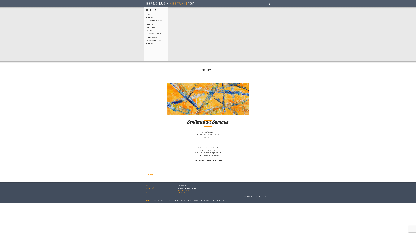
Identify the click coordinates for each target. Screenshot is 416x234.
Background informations (156, 40)
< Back (150, 175)
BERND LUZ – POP (170, 3)
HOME (148, 14)
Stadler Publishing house (201, 201)
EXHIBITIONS (150, 18)
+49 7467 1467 (182, 193)
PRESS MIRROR (151, 37)
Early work (149, 193)
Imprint (148, 186)
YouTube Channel (218, 201)
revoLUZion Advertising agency (162, 201)
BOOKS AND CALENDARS (154, 34)
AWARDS (149, 31)
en (151, 10)
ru (160, 10)
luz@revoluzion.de (183, 190)
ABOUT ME (149, 24)
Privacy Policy (150, 188)
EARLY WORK (150, 27)
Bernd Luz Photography (183, 201)
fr (155, 10)
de (147, 10)
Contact (149, 190)
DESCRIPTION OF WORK (154, 21)
